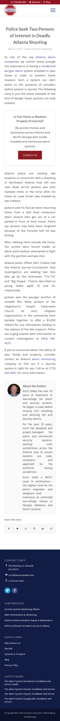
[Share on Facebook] (9, 528)
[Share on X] (17, 528)
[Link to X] (7, 590)
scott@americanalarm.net (21, 575)
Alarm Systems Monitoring (39, 48)
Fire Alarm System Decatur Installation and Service (30, 689)
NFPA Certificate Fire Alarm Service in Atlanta (27, 625)
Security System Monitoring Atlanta (22, 609)
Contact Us (30, 155)
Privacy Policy (11, 665)
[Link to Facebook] (15, 590)
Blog (7, 659)
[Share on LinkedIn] (43, 528)
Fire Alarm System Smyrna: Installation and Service (30, 693)
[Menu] (51, 10)
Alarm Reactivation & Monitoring (21, 614)
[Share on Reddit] (51, 528)
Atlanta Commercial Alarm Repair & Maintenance (29, 620)
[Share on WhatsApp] (26, 528)
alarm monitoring (43, 359)
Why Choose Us (12, 643)
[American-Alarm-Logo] (25, 10)
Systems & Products (15, 654)
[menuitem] (19, 2)
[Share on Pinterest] (34, 528)
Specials (9, 648)
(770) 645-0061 (16, 580)
